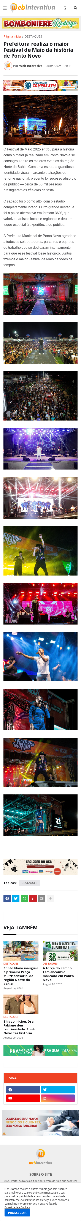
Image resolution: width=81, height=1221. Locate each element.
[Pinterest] (33, 898)
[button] (5, 8)
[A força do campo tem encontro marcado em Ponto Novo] (60, 951)
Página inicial (12, 36)
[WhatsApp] (24, 898)
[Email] (41, 898)
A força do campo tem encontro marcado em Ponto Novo (58, 974)
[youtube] (23, 1098)
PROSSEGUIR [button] (17, 1213)
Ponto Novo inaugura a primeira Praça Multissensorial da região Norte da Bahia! (20, 975)
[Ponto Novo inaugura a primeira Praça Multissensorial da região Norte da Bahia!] (20, 951)
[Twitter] (15, 898)
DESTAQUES (33, 36)
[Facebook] (7, 898)
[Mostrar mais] (50, 898)
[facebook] (23, 1089)
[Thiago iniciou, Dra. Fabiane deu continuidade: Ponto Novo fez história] (20, 1004)
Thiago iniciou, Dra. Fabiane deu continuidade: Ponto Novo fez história (20, 1027)
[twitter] (58, 1089)
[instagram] (58, 1098)
